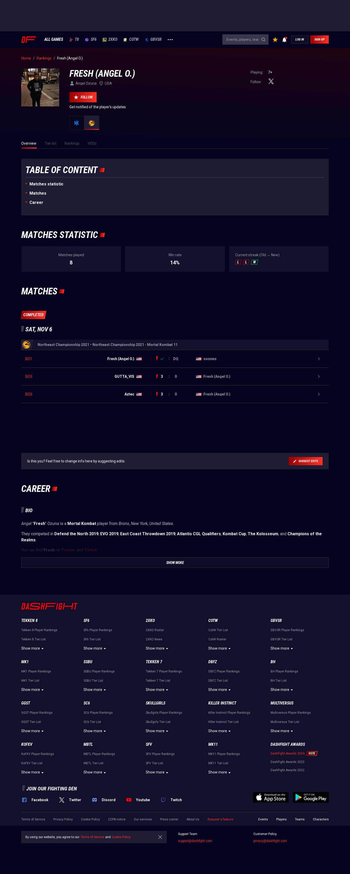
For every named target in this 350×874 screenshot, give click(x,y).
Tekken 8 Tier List (33, 639)
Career (36, 202)
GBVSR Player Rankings (287, 630)
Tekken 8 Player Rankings (39, 630)
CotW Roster (217, 639)
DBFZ (212, 661)
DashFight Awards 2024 (287, 753)
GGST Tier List (31, 722)
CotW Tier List (218, 630)
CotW (134, 39)
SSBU (88, 661)
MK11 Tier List (218, 763)
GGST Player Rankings (37, 712)
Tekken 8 (29, 620)
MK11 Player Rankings (224, 754)
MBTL (88, 744)
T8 (77, 39)
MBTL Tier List (94, 763)
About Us (193, 819)
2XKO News (154, 639)
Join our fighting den (51, 789)
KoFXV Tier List (32, 763)
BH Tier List (279, 680)
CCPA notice (117, 819)
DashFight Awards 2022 (287, 770)
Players (281, 819)
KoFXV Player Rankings (37, 754)
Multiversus (282, 703)
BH (273, 661)
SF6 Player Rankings (98, 630)
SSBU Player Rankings (99, 671)
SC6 (87, 703)
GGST (25, 703)
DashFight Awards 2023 (287, 762)
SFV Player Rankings (160, 754)
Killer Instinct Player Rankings (229, 712)
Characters (321, 819)
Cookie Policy (90, 819)
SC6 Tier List (92, 722)
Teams (300, 819)
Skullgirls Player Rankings (164, 712)
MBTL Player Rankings (99, 754)
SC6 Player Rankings (98, 712)
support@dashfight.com (195, 841)
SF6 (94, 39)
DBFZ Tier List (218, 680)
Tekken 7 (154, 661)
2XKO (112, 39)
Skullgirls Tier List (158, 722)
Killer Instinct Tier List (223, 722)
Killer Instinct (222, 703)
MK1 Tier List (30, 680)
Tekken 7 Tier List (158, 680)
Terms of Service (33, 819)
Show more (30, 648)
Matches (37, 193)
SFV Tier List (154, 763)
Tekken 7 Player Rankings (164, 671)
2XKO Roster (155, 630)
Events (263, 819)
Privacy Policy (63, 819)
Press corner (169, 819)
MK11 (213, 744)
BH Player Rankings (284, 671)
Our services (143, 819)
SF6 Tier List (92, 639)
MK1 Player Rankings (36, 671)
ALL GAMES (53, 39)
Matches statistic (46, 184)
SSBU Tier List (93, 680)
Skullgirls (155, 703)
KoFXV (26, 744)
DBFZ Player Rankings (224, 671)
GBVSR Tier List (282, 639)
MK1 (25, 661)
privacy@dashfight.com (270, 841)
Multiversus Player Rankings (291, 712)
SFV (149, 744)
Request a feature (220, 819)
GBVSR (156, 39)
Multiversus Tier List (285, 722)
